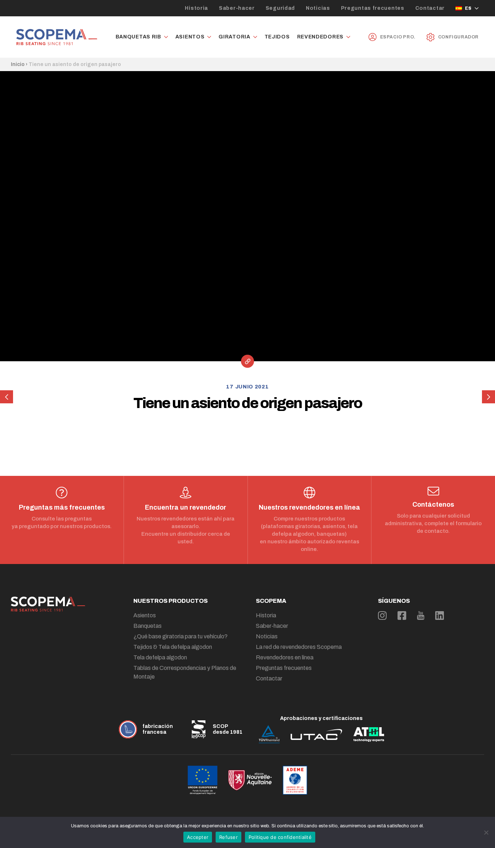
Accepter (197, 837)
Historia (196, 8)
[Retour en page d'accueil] (56, 37)
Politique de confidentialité (280, 837)
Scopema (271, 601)
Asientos (190, 37)
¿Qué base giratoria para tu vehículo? (180, 636)
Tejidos (277, 37)
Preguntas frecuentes (372, 8)
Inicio (18, 64)
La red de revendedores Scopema (299, 647)
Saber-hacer (237, 8)
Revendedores (320, 37)
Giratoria (234, 37)
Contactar (430, 8)
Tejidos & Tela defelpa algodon (172, 647)
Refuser (228, 837)
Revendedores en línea (284, 657)
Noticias (318, 8)
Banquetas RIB (138, 37)
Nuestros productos (170, 601)
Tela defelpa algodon (160, 657)
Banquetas (147, 626)
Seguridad (280, 8)
